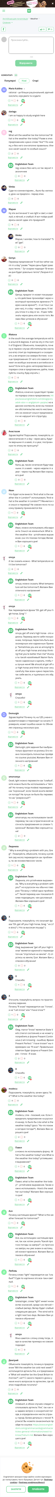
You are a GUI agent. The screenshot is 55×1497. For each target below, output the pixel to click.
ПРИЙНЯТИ (38, 1489)
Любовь (13, 1271)
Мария (12, 209)
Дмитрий (13, 1360)
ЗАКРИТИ (16, 1489)
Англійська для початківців (15, 19)
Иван (11, 490)
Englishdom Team (24, 164)
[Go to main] (29, 11)
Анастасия (14, 431)
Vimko (12, 187)
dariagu (12, 111)
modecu (13, 1089)
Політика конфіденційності (32, 1482)
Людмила (14, 846)
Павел (18, 1147)
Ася (11, 1211)
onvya (12, 557)
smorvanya (14, 777)
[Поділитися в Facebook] (3, 29)
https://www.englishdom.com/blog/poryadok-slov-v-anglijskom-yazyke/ (34, 399)
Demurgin (14, 713)
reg (10, 131)
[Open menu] (3, 10)
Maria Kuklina (15, 88)
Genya (12, 258)
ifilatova (13, 334)
